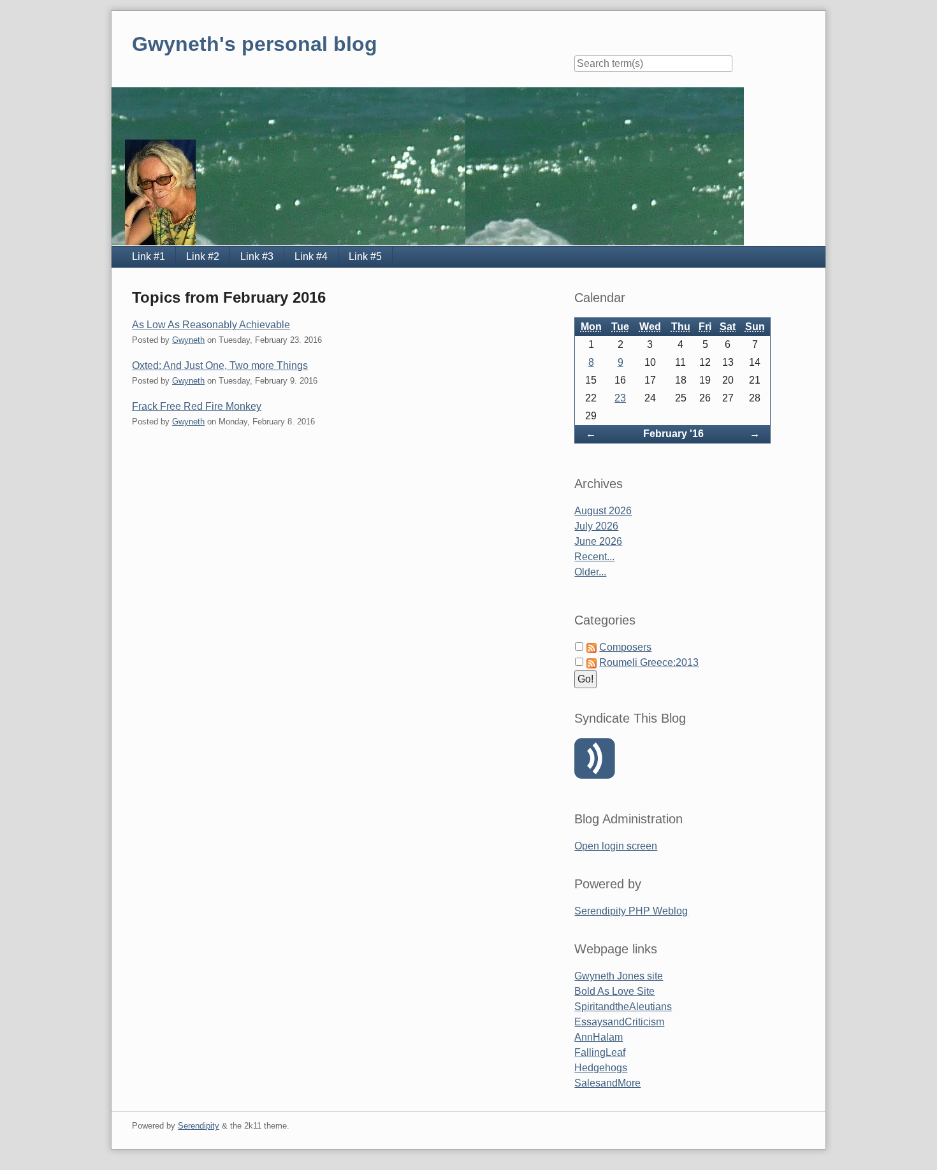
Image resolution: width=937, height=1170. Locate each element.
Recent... (594, 556)
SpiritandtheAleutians (623, 1006)
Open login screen (615, 846)
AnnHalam (598, 1037)
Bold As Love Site (614, 991)
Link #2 (202, 256)
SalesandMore (607, 1083)
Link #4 (311, 256)
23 (620, 398)
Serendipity (198, 1125)
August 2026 (603, 510)
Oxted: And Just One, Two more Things (220, 365)
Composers (625, 647)
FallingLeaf (599, 1052)
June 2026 (598, 541)
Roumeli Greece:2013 (649, 662)
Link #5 (365, 256)
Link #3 (256, 256)
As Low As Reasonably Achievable (211, 324)
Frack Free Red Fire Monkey (196, 406)
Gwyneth (188, 340)
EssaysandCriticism (619, 1021)
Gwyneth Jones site (618, 976)
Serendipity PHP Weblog (631, 911)
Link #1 (148, 256)
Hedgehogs (600, 1067)
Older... (590, 572)
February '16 (673, 433)
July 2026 (596, 526)
